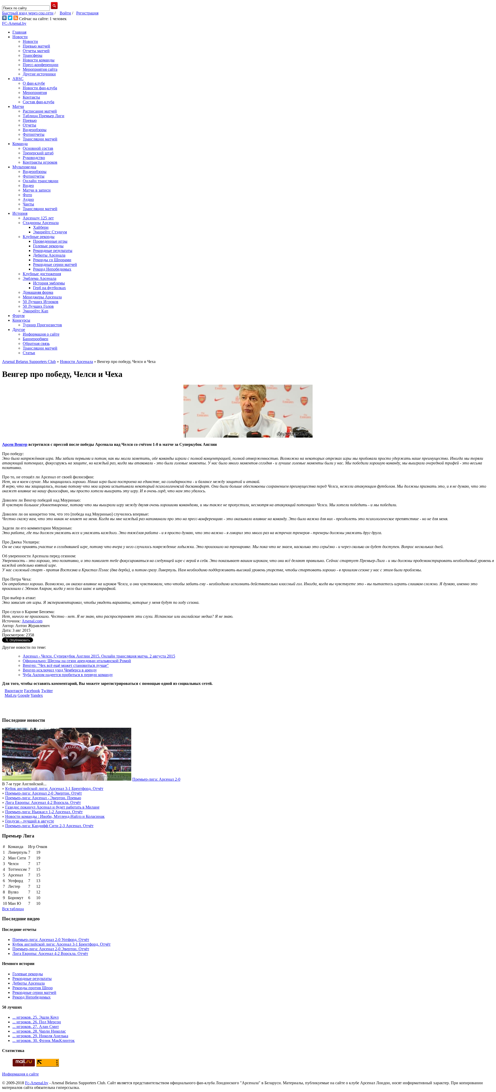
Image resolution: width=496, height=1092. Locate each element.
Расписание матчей (40, 111)
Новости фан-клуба (40, 88)
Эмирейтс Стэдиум (50, 232)
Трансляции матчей (40, 139)
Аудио (28, 199)
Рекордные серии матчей (55, 264)
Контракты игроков (40, 162)
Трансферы (32, 55)
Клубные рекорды (39, 236)
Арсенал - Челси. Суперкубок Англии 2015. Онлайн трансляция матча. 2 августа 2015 (99, 656)
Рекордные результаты (52, 250)
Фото (27, 195)
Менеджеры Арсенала (42, 297)
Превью (30, 120)
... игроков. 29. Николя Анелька (40, 1036)
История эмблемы (49, 283)
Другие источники (39, 74)
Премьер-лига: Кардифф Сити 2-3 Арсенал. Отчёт (49, 826)
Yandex (36, 695)
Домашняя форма (38, 292)
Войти (65, 13)
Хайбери (41, 227)
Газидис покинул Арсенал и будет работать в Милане (52, 807)
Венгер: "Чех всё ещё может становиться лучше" (66, 665)
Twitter (47, 691)
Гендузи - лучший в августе (29, 821)
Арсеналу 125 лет (38, 218)
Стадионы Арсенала (41, 222)
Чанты (28, 204)
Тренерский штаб (38, 153)
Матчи (18, 106)
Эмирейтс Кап (35, 311)
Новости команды (39, 60)
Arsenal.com (32, 621)
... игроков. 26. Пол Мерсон (36, 1022)
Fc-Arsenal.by (36, 1083)
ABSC (18, 78)
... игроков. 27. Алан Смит (35, 1026)
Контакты (31, 97)
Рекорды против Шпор (32, 988)
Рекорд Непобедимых (52, 269)
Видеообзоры (35, 130)
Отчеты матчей (36, 51)
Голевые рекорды (48, 246)
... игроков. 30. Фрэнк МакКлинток (43, 1040)
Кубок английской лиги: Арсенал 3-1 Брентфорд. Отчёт (54, 788)
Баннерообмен (35, 339)
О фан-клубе (34, 83)
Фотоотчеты (33, 134)
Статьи (29, 353)
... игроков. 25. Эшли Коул (35, 1017)
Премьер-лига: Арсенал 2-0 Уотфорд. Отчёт (50, 939)
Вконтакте (14, 691)
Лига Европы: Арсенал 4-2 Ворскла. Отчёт (43, 802)
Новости (20, 37)
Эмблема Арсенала (39, 278)
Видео (28, 185)
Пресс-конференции (40, 64)
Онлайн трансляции (40, 181)
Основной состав (38, 148)
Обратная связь (36, 343)
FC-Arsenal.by (14, 23)
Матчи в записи (37, 190)
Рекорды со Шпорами (52, 260)
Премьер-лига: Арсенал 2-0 (156, 779)
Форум (18, 315)
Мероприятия (35, 92)
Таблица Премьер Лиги (43, 116)
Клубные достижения (42, 274)
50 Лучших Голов (38, 306)
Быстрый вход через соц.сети (27, 13)
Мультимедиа (24, 167)
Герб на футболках (49, 288)
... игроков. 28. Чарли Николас (39, 1031)
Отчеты (29, 125)
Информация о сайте (41, 334)
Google (24, 695)
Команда (20, 143)
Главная (19, 32)
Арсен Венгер (14, 444)
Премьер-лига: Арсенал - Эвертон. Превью (43, 798)
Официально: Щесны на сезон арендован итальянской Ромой (77, 661)
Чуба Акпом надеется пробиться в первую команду (68, 674)
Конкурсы (21, 320)
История (19, 213)
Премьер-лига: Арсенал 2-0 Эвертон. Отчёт (43, 793)
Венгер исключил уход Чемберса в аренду (60, 670)
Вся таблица (13, 909)
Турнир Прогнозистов (42, 325)
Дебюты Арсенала (49, 255)
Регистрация (87, 13)
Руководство (34, 157)
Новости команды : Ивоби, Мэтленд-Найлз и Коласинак (55, 816)
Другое (18, 329)
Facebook (32, 691)
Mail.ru (11, 695)
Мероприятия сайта (40, 69)
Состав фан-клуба (38, 102)
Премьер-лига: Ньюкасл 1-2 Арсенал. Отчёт (44, 812)
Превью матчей (36, 46)
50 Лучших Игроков (40, 301)
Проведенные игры (50, 241)
